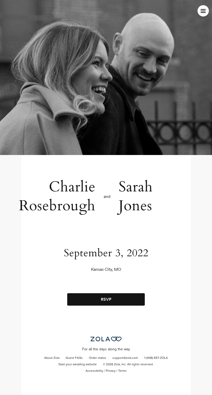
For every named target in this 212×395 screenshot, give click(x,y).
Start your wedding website (77, 364)
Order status (97, 358)
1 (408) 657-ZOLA (156, 358)
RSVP (106, 299)
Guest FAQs (74, 358)
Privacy (111, 371)
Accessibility (94, 371)
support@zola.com (125, 358)
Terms (122, 371)
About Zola (51, 358)
